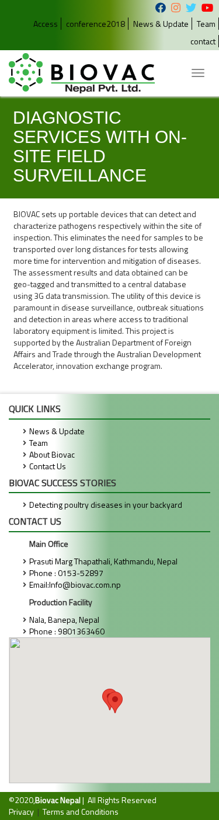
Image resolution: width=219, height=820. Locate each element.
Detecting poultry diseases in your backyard (105, 504)
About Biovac (52, 454)
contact (202, 41)
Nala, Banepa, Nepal (64, 619)
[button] (115, 702)
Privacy (21, 811)
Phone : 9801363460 (67, 631)
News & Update (161, 24)
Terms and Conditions (81, 811)
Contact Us (47, 466)
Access (45, 24)
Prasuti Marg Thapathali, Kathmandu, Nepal (103, 561)
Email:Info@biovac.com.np (75, 584)
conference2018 (95, 24)
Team (206, 24)
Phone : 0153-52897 (66, 573)
